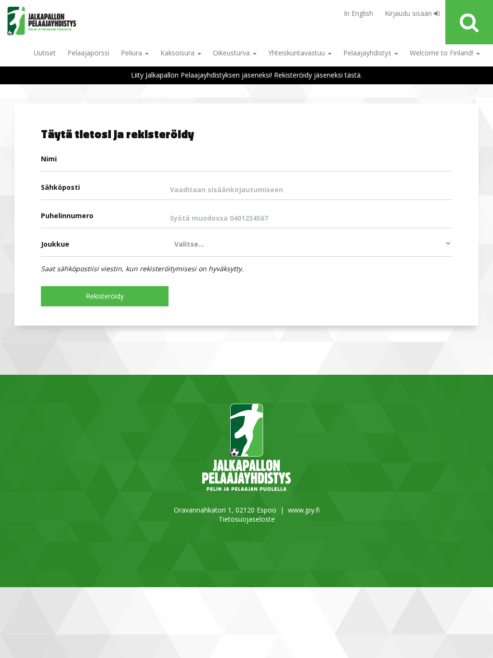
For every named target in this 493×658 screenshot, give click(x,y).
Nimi (49, 158)
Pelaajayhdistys (368, 52)
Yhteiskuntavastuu (297, 52)
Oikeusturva (232, 52)
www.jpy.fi (304, 509)
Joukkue (55, 244)
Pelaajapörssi (88, 52)
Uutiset (45, 52)
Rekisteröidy (105, 296)
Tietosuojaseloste (247, 519)
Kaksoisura (178, 52)
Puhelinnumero (67, 215)
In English (358, 13)
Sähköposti (60, 187)
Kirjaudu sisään (409, 13)
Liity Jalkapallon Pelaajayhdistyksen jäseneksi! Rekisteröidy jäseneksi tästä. (246, 74)
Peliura (132, 52)
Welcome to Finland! (442, 52)
